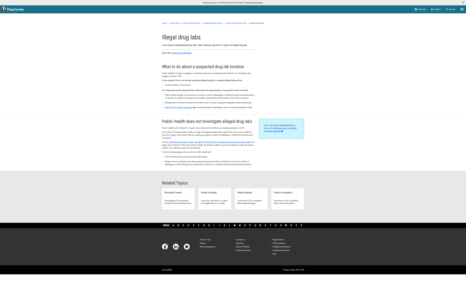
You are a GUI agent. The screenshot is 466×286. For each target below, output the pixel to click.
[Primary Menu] (462, 9)
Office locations (279, 243)
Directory (240, 243)
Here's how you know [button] (254, 2)
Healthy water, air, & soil (236, 23)
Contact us (240, 239)
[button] (463, 2)
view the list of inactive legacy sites (183, 142)
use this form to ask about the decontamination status (228, 142)
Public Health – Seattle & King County (185, 23)
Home (164, 23)
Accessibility (167, 270)
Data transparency (207, 247)
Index (166, 225)
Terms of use (205, 239)
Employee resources (281, 250)
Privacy (203, 243)
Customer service (243, 250)
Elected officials (243, 247)
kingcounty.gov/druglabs (182, 53)
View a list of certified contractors (179, 107)
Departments (278, 239)
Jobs (274, 254)
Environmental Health (213, 23)
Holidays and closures (282, 247)
